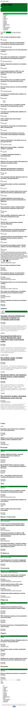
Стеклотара (6, 28)
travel (4, 101)
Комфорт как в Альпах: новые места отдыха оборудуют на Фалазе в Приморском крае (14, 191)
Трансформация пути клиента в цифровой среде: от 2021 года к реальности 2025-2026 (13, 560)
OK (14, 706)
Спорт (4, 16)
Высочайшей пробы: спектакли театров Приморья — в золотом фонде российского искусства (13, 466)
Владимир (3, 276)
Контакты (5, 29)
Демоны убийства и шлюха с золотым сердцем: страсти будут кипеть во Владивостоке (12, 455)
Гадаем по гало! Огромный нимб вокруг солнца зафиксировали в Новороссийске (13, 524)
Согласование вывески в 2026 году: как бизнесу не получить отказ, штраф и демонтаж (12, 72)
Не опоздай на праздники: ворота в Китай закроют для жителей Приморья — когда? (13, 245)
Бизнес (9, 557)
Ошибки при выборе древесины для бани (13, 593)
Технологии (15, 288)
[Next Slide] (4, 311)
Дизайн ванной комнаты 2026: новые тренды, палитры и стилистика (12, 584)
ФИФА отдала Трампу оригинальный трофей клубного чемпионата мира (12, 438)
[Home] (4, 13)
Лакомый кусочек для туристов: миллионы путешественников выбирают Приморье (13, 230)
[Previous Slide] (2, 311)
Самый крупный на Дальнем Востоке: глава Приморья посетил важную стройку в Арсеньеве (14, 238)
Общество (3, 604)
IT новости (5, 557)
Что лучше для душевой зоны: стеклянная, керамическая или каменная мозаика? (13, 57)
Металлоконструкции (11, 497)
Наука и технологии (5, 521)
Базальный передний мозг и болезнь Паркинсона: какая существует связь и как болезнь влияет (12, 338)
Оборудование (6, 27)
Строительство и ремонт (10, 262)
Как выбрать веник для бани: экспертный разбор (12, 358)
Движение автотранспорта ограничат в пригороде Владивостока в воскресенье (12, 169)
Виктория (3, 267)
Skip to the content (5, 1)
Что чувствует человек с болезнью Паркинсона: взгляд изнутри (13, 397)
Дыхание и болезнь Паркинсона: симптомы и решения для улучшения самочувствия (13, 317)
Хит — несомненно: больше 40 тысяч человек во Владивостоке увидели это (12, 476)
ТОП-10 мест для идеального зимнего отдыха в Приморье (12, 223)
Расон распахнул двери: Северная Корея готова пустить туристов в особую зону (13, 207)
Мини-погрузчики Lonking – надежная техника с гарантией (12, 147)
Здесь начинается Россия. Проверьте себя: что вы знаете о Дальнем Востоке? (14, 177)
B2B (4, 26)
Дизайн (5, 22)
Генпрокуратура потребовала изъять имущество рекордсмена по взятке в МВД (13, 607)
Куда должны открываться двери (10, 37)
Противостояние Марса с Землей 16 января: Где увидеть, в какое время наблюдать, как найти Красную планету (14, 545)
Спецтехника (4, 270)
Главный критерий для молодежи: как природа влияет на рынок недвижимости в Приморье (13, 199)
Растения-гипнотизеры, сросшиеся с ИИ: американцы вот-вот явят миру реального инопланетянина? (13, 534)
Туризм (5, 21)
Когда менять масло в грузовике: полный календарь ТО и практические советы (13, 80)
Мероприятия (6, 24)
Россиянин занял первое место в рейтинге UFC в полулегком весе (13, 429)
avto (4, 100)
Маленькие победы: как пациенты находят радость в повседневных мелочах (13, 376)
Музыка (5, 23)
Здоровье (5, 18)
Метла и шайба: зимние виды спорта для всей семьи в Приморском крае (13, 215)
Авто (4, 19)
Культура (5, 15)
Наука (4, 17)
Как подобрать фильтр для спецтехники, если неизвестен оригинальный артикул (13, 43)
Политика (3, 297)
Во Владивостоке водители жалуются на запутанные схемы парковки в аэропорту (13, 133)
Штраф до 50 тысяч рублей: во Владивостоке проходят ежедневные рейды (14, 162)
